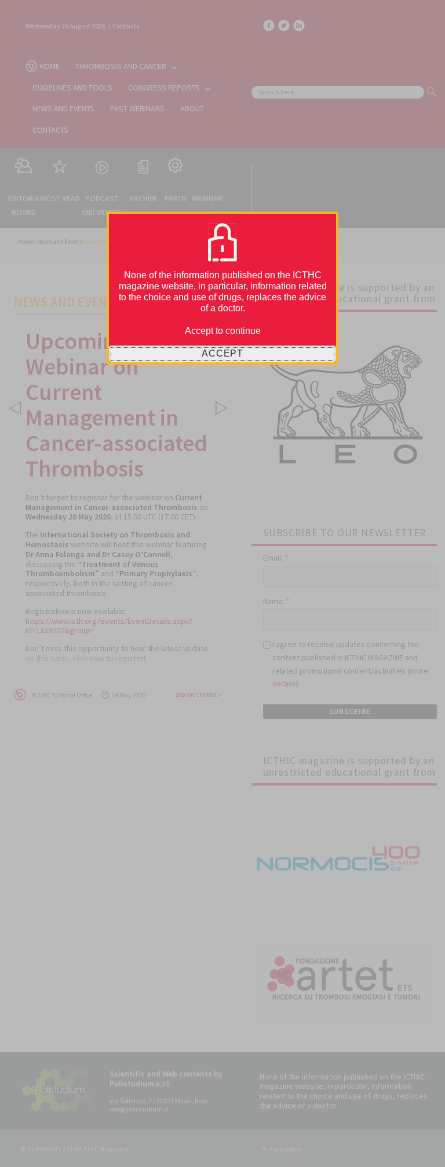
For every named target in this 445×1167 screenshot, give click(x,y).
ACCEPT (222, 353)
